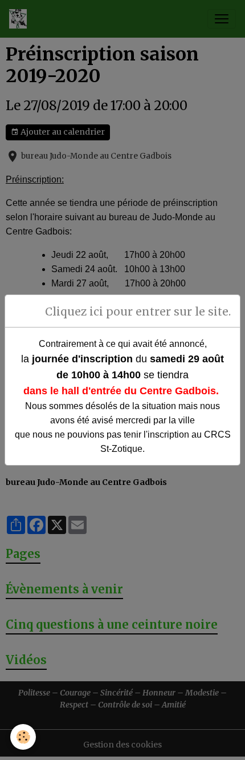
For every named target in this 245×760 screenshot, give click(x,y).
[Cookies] (23, 737)
